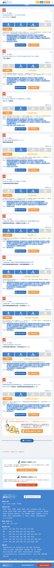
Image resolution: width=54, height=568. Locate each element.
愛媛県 (36, 539)
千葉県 (25, 531)
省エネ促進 (5, 511)
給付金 (12, 523)
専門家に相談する (34, 45)
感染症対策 (46, 511)
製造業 (18, 38)
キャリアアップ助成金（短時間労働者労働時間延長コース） (20, 387)
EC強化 (8, 84)
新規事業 (12, 166)
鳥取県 (10, 539)
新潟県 (10, 534)
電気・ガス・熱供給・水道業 (11, 39)
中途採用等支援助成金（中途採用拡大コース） (16, 347)
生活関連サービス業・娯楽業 (11, 38)
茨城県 (10, 531)
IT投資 (11, 84)
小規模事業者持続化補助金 (10, 183)
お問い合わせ (36, 559)
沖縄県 (36, 541)
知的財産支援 (10, 513)
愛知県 (39, 534)
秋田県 (25, 528)
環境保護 (14, 125)
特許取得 (9, 515)
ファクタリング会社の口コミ (6, 451)
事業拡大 (8, 166)
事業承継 (18, 509)
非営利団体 (19, 503)
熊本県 (21, 541)
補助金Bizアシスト (14, 451)
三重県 (10, 536)
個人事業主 (14, 503)
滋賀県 (14, 536)
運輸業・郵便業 (31, 38)
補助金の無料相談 (44, 565)
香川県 (32, 539)
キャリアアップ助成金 (9, 17)
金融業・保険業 (37, 38)
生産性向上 (19, 125)
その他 (16, 523)
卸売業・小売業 (41, 35)
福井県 (21, 534)
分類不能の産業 (30, 35)
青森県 (14, 528)
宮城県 (21, 528)
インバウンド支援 (39, 511)
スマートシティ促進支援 (7, 518)
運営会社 (10, 559)
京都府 (17, 536)
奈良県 (28, 536)
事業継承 (14, 509)
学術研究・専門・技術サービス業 (12, 36)
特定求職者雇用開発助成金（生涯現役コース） (16, 305)
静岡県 (36, 534)
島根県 (14, 539)
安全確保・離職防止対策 (40, 515)
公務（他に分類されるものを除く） (33, 241)
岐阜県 (32, 534)
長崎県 (17, 541)
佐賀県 (14, 541)
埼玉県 (21, 531)
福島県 (32, 528)
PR (23, 515)
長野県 (28, 534)
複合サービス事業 (23, 38)
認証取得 (4, 509)
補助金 (4, 523)
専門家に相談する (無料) (27, 470)
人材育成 (15, 41)
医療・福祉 (35, 35)
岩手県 (17, 528)
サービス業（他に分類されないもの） (13, 35)
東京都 (28, 531)
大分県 (25, 541)
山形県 (28, 528)
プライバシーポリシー (22, 559)
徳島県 (28, 539)
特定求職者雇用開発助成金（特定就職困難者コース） (18, 264)
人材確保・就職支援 (10, 41)
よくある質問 (30, 559)
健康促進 (24, 511)
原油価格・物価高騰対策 (16, 515)
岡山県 (17, 539)
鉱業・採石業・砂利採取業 (45, 38)
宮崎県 (28, 541)
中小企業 (8, 503)
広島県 (21, 539)
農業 (27, 38)
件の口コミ (49, 21)
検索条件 (27, 4)
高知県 (39, 539)
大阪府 (21, 536)
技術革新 (4, 513)
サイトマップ (43, 559)
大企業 (4, 503)
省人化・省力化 (45, 513)
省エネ (44, 509)
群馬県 (17, 531)
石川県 (17, 534)
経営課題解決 (38, 513)
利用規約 (15, 559)
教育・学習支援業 (38, 36)
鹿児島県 (32, 541)
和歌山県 (32, 536)
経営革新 (16, 166)
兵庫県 (25, 536)
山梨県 (25, 534)
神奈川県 (32, 531)
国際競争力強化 (17, 513)
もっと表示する (28, 440)
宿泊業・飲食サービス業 (22, 36)
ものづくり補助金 (8, 101)
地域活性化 (33, 515)
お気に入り (37, 2)
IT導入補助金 (6, 58)
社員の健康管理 (33, 509)
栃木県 (14, 531)
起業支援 (10, 511)
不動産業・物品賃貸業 (23, 35)
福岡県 (10, 541)
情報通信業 (32, 36)
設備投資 (23, 125)
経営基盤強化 (27, 513)
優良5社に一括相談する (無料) (27, 485)
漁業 (45, 36)
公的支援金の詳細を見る (21, 45)
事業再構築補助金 (8, 142)
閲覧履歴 (41, 2)
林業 (42, 36)
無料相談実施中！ (34, 87)
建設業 (28, 36)
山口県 (25, 539)
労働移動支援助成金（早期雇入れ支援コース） (16, 223)
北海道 (10, 528)
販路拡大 (12, 206)
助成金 (8, 523)
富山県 (14, 534)
